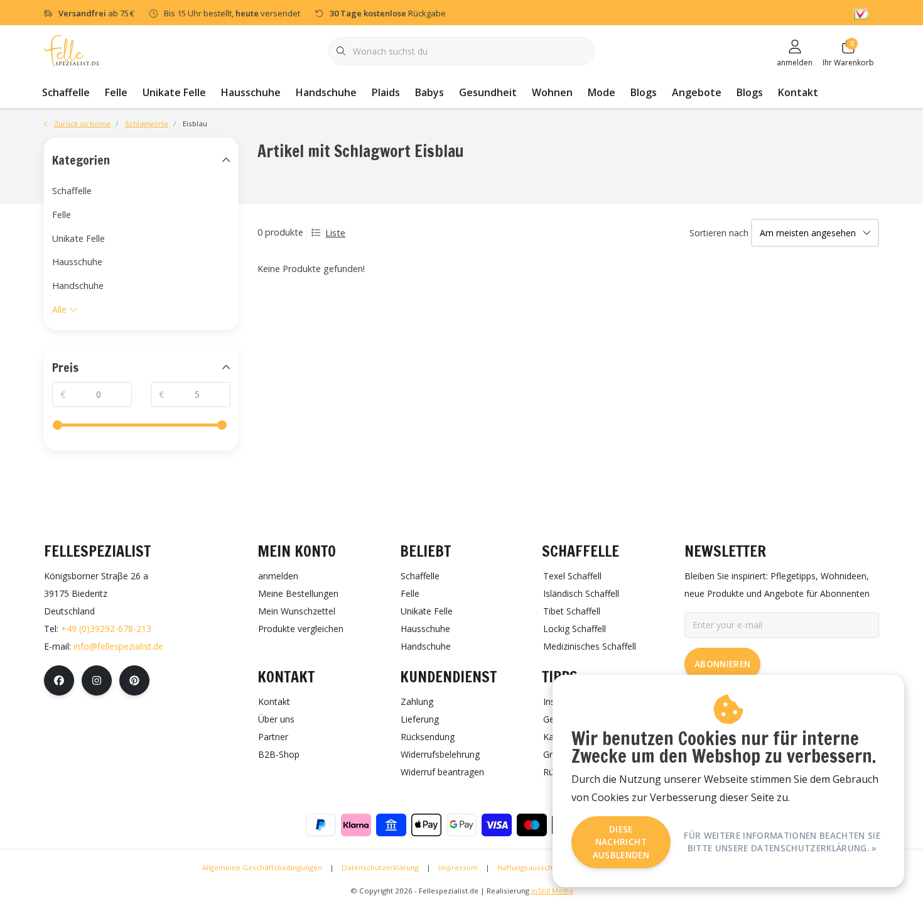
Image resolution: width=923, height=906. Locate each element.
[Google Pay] (461, 825)
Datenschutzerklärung (380, 867)
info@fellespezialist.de (118, 646)
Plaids (386, 92)
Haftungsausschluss (531, 867)
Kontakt (798, 92)
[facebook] (59, 680)
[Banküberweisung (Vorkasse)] (391, 825)
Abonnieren (722, 664)
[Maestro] (532, 825)
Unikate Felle (174, 92)
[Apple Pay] (426, 825)
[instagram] (97, 680)
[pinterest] (134, 680)
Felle (116, 92)
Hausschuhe (251, 92)
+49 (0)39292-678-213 (106, 629)
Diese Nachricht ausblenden (621, 842)
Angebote (696, 92)
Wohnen (552, 92)
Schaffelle (66, 92)
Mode (601, 92)
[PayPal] (321, 825)
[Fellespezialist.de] (71, 50)
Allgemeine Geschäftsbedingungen (262, 867)
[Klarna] (356, 825)
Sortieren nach (718, 233)
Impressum (458, 867)
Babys (429, 92)
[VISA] (497, 825)
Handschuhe (326, 92)
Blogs (643, 92)
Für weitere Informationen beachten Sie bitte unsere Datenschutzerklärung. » (782, 841)
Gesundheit (488, 92)
